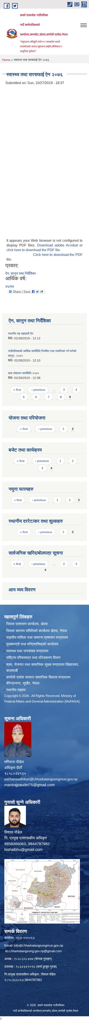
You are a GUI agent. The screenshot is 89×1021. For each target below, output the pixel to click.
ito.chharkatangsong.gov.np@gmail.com (33, 951)
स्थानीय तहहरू (15, 690)
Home (6, 60)
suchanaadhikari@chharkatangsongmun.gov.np (41, 779)
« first (17, 389)
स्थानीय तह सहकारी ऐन (20, 333)
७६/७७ (9, 286)
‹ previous (38, 389)
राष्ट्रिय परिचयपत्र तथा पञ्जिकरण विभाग (33, 658)
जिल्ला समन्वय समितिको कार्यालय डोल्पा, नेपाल (36, 631)
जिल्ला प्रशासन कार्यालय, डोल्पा (27, 624)
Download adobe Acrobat (58, 245)
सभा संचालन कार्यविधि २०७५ (23, 373)
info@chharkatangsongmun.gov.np (38, 945)
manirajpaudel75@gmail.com (29, 785)
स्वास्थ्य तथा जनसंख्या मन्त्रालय (27, 651)
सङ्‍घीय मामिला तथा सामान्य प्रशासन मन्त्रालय (37, 637)
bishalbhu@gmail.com (23, 849)
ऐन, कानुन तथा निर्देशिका (20, 273)
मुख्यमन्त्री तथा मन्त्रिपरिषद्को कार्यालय (32, 644)
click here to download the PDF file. (33, 250)
